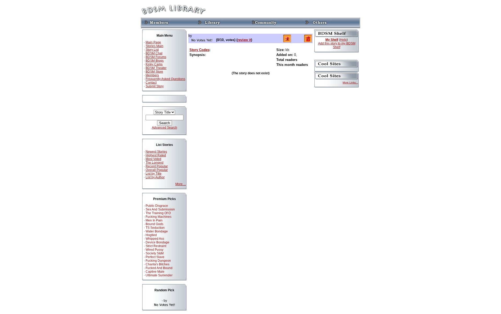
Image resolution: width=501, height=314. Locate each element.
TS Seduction (155, 228)
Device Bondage (157, 242)
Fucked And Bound (159, 268)
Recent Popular (157, 166)
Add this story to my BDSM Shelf (336, 45)
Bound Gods (154, 224)
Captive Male (155, 271)
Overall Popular (157, 170)
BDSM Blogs (155, 60)
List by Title (154, 173)
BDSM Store (154, 71)
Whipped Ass (155, 239)
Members (152, 75)
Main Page (153, 42)
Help (343, 40)
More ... (180, 184)
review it (244, 40)
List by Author (155, 177)
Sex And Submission (160, 209)
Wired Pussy (154, 250)
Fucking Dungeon (158, 260)
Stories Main (154, 46)
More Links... (350, 82)
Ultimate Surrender (159, 275)
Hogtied (151, 235)
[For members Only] (157, 23)
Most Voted (153, 159)
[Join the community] (264, 23)
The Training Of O (158, 213)
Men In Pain (154, 220)
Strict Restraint (156, 246)
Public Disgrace (157, 206)
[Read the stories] (210, 23)
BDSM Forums (156, 57)
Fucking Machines (158, 217)
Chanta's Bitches (157, 264)
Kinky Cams (154, 64)
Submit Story (155, 86)
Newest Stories (156, 151)
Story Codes (199, 50)
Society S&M (155, 253)
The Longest (154, 162)
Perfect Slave (155, 257)
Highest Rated (156, 155)
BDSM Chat (154, 53)
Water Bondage (157, 231)
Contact (151, 82)
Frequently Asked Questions (165, 79)
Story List (152, 50)
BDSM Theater (156, 68)
